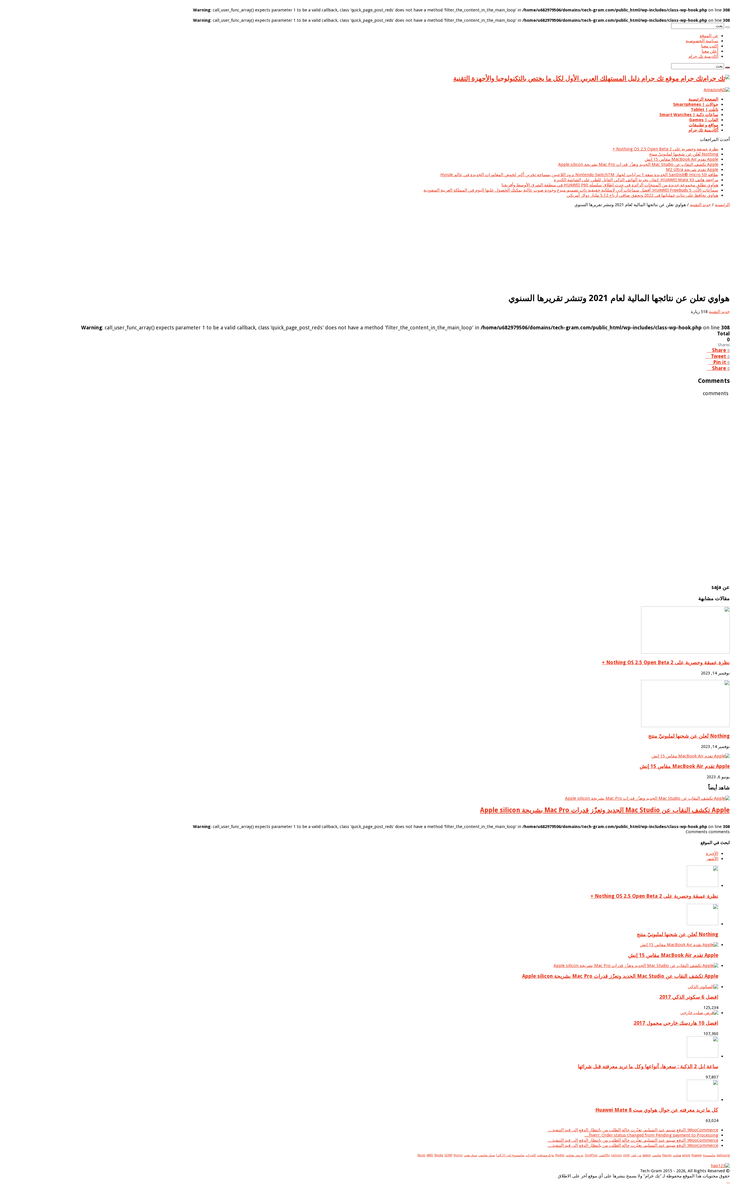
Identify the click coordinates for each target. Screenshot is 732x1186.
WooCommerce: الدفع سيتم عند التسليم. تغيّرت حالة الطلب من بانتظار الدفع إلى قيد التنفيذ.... (633, 1130)
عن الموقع (709, 35)
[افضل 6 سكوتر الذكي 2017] (703, 986)
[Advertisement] (558, 247)
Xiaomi (667, 1155)
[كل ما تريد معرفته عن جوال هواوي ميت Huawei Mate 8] (702, 1099)
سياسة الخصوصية (702, 40)
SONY (448, 1155)
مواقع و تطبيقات (703, 125)
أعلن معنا (710, 51)
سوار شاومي (486, 1155)
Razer (421, 1155)
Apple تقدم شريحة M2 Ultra (692, 169)
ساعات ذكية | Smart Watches (688, 114)
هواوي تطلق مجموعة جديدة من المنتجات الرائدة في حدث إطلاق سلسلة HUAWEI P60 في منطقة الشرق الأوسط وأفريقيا (610, 185)
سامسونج (709, 1155)
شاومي (656, 1155)
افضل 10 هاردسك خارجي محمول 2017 (676, 1023)
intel (626, 1155)
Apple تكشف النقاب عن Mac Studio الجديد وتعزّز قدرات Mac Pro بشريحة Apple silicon (638, 164)
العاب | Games (703, 119)
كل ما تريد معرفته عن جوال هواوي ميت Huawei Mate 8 (656, 1110)
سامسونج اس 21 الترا (510, 1155)
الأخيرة (712, 853)
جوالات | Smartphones (695, 104)
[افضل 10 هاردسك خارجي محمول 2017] (699, 1012)
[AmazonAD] (717, 89)
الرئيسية (722, 204)
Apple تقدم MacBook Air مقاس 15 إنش (681, 159)
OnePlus (591, 1155)
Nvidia (438, 1155)
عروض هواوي (575, 1155)
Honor (458, 1155)
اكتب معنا (709, 46)
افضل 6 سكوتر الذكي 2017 (688, 997)
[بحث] (727, 27)
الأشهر (712, 858)
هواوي (677, 1155)
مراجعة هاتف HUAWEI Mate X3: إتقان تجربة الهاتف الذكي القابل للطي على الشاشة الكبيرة (636, 179)
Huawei (696, 1155)
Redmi (559, 1155)
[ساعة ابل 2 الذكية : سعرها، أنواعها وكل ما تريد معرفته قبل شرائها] (702, 1056)
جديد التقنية (700, 204)
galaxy (647, 1155)
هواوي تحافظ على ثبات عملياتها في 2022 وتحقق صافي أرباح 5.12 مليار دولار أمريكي (642, 195)
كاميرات (531, 1155)
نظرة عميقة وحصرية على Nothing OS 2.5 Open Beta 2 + (665, 149)
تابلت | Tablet (704, 109)
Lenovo (616, 1155)
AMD (430, 1155)
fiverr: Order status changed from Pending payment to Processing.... (651, 1135)
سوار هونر (470, 1155)
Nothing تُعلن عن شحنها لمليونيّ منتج (683, 154)
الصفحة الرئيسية (703, 99)
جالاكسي (604, 1155)
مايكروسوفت (545, 1155)
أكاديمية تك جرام (703, 56)
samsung (723, 1155)
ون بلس (636, 1155)
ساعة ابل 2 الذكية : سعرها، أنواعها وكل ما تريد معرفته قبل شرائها (648, 1066)
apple (686, 1155)
